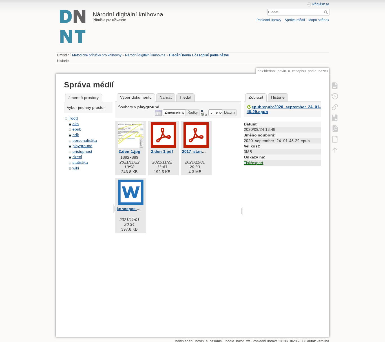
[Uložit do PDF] (334, 128)
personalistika (84, 140)
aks (75, 124)
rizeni (77, 157)
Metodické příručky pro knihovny (96, 55)
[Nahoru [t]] (334, 149)
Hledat (326, 12)
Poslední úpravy (268, 20)
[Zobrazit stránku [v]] (334, 85)
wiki (75, 168)
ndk (75, 135)
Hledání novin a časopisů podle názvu (199, 55)
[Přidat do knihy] (334, 117)
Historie (278, 97)
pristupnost (82, 151)
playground (82, 146)
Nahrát (166, 97)
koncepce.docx (131, 208)
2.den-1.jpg (129, 151)
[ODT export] (334, 139)
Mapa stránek (318, 20)
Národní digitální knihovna (145, 55)
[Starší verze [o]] (334, 96)
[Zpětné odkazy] (334, 107)
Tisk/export (253, 162)
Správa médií (295, 20)
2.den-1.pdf (162, 151)
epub (76, 129)
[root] (73, 118)
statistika (80, 162)
